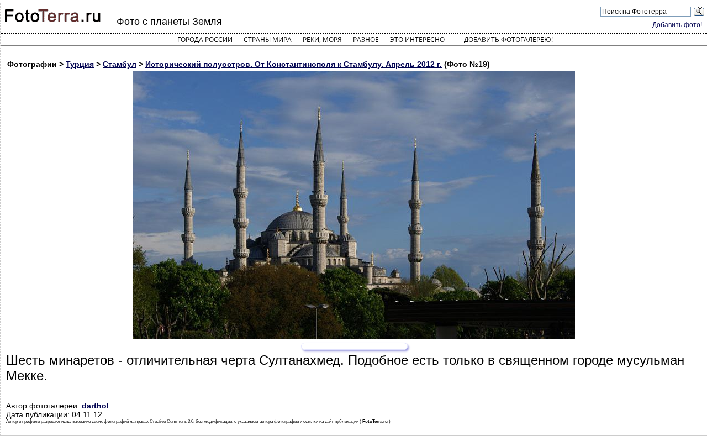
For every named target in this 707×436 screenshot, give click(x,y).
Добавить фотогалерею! (508, 39)
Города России (205, 39)
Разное (366, 39)
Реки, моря (322, 39)
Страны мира (268, 39)
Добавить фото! (677, 25)
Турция (80, 64)
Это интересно (417, 39)
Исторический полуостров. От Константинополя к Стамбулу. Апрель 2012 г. (293, 64)
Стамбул (119, 64)
